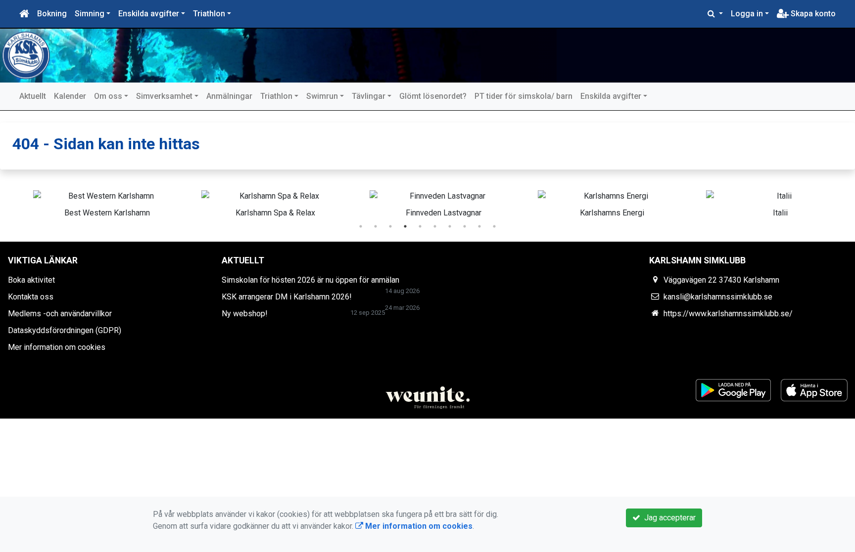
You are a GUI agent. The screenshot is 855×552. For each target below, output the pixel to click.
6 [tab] (435, 226)
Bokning (52, 13)
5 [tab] (420, 226)
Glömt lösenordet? (433, 96)
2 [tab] (375, 226)
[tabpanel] (91, 202)
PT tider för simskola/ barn (523, 96)
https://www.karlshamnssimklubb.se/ (728, 313)
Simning (89, 13)
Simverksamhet (164, 96)
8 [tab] (465, 226)
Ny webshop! (245, 313)
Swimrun (322, 96)
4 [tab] (405, 226)
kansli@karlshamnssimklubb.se (718, 296)
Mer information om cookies (56, 347)
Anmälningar (229, 96)
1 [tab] (361, 226)
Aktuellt (32, 96)
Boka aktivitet (31, 280)
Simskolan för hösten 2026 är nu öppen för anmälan (310, 280)
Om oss (108, 96)
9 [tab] (479, 226)
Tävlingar (368, 96)
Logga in (747, 13)
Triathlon (209, 13)
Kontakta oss (30, 296)
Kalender (70, 96)
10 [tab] (494, 226)
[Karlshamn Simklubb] (282, 56)
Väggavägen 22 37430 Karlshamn (721, 280)
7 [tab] (450, 226)
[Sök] (715, 14)
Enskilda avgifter (148, 13)
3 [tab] (390, 226)
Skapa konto (812, 13)
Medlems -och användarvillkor (60, 313)
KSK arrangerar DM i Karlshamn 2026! (287, 296)
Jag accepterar (668, 517)
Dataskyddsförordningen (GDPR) (64, 330)
